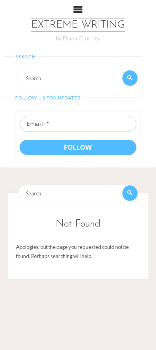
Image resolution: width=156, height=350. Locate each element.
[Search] (130, 78)
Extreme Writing (78, 25)
